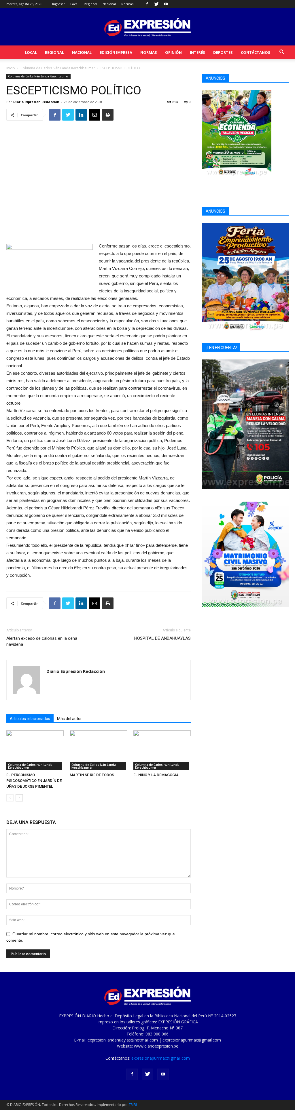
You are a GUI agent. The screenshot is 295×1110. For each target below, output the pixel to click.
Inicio (10, 68)
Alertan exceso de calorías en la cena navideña (41, 641)
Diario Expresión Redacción (36, 102)
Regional (90, 4)
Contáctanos (255, 52)
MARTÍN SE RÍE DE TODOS (92, 775)
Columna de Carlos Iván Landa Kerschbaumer (57, 68)
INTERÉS (197, 52)
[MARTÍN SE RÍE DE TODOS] (98, 750)
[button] (282, 53)
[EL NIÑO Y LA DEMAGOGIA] (162, 750)
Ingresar (58, 4)
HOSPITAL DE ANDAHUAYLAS (162, 638)
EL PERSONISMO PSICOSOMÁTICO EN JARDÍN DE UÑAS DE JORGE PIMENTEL (34, 781)
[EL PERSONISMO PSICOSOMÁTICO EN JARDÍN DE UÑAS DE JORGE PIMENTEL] (35, 750)
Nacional (109, 4)
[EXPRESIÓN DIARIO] (147, 27)
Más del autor (69, 718)
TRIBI (133, 1104)
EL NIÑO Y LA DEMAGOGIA (156, 775)
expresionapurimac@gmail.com (160, 1058)
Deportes (223, 52)
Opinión (173, 52)
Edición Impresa (116, 52)
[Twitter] (156, 4)
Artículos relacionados (30, 718)
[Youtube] (166, 4)
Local (74, 4)
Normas (127, 4)
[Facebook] (147, 4)
